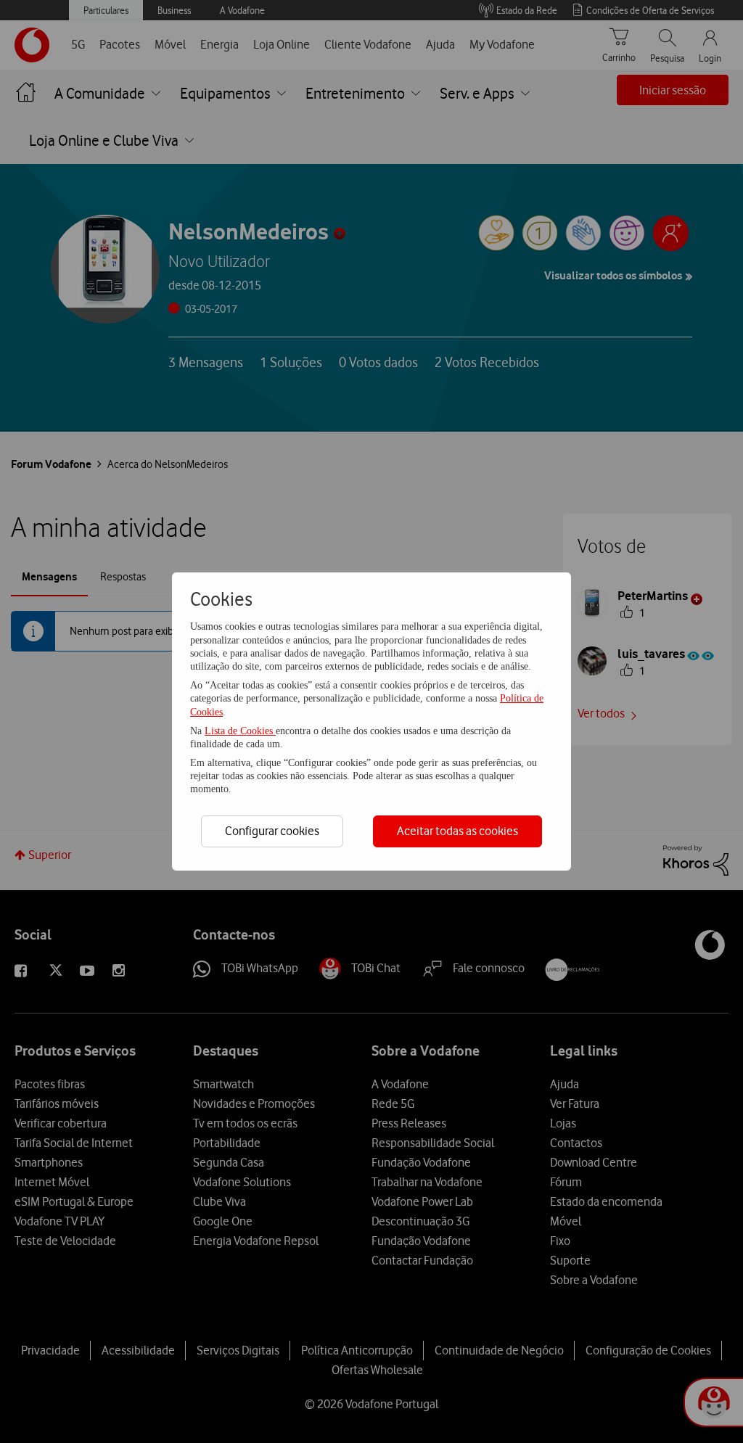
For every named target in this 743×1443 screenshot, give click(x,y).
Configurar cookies (272, 830)
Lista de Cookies (240, 730)
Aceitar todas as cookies (457, 830)
